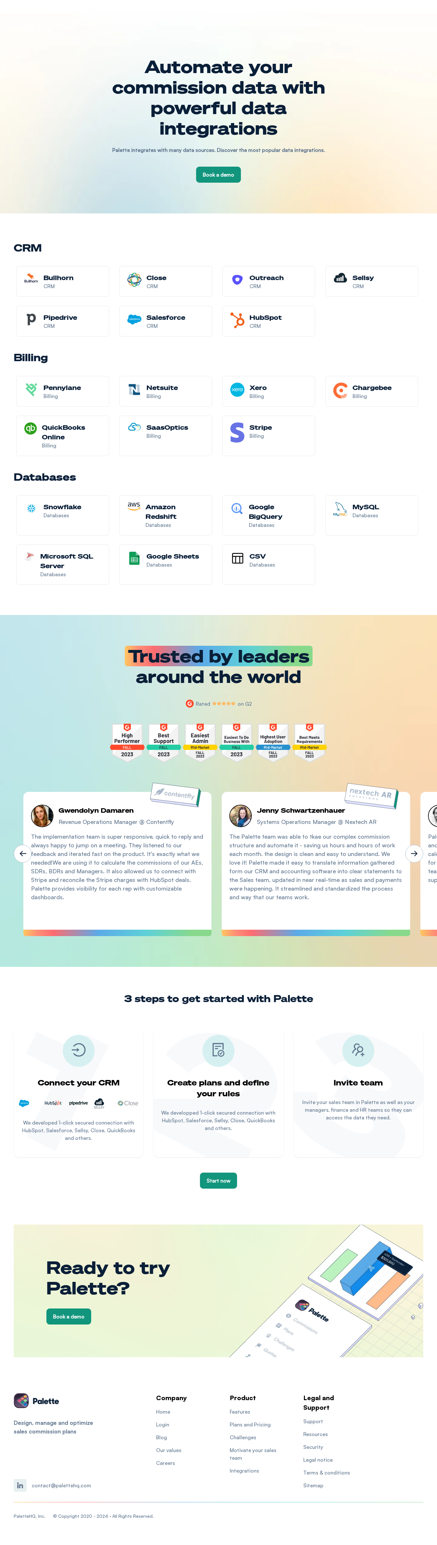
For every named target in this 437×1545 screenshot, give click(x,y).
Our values (168, 1450)
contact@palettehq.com (61, 1485)
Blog (161, 1437)
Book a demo (218, 174)
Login (162, 1424)
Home (163, 1411)
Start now (218, 1180)
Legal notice (318, 1460)
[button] (23, 854)
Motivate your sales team (253, 1454)
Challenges (243, 1437)
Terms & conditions (326, 1472)
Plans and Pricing (250, 1424)
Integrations (244, 1470)
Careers (165, 1463)
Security (313, 1447)
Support (313, 1421)
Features (240, 1411)
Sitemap (313, 1485)
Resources (315, 1434)
